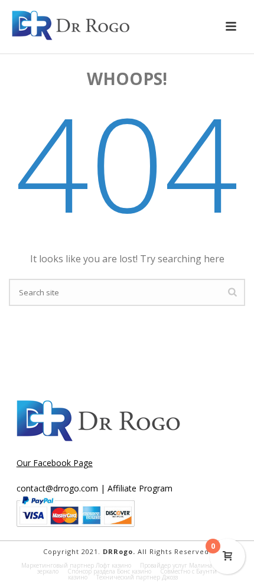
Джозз (170, 577)
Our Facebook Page (55, 462)
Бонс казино (134, 571)
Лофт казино (113, 565)
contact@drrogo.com (57, 488)
